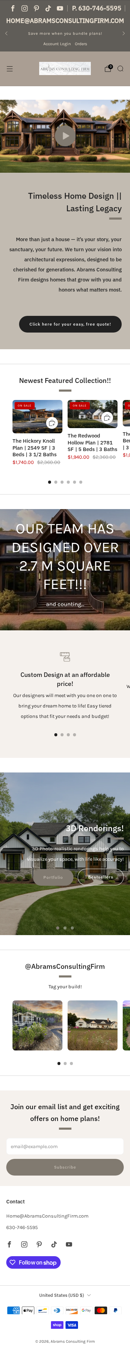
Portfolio (53, 877)
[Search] (120, 68)
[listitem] (65, 33)
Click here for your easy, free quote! (70, 324)
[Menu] (9, 68)
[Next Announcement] (124, 33)
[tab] (49, 482)
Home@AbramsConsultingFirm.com (65, 21)
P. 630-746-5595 (96, 8)
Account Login (57, 43)
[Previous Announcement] (6, 33)
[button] (57, 928)
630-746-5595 (22, 1227)
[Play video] (65, 135)
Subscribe (65, 1167)
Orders (81, 43)
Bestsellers (100, 876)
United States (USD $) (61, 1295)
